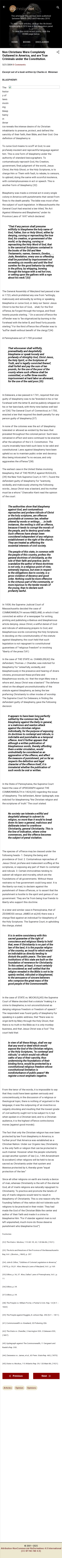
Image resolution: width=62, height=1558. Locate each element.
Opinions (31, 1388)
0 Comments (19, 64)
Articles (8, 1388)
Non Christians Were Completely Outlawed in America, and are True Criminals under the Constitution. (25, 55)
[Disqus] (31, 1426)
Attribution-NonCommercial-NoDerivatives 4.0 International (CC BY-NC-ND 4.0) (31, 1549)
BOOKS (26, 42)
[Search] (58, 7)
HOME (15, 42)
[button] (58, 52)
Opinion (19, 1388)
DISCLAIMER (42, 42)
